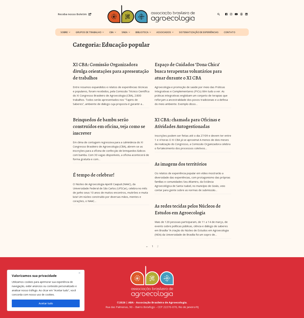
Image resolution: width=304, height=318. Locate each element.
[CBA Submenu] (115, 32)
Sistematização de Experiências (198, 32)
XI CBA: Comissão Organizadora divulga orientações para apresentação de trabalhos (111, 71)
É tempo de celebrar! (94, 175)
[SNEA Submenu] (129, 32)
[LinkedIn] (246, 14)
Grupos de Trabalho (88, 32)
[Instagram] (231, 14)
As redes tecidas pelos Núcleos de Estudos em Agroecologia (188, 209)
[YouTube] (236, 14)
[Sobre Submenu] (69, 32)
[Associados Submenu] (173, 32)
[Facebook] (226, 14)
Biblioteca (141, 32)
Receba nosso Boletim (72, 14)
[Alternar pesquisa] (218, 14)
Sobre (64, 32)
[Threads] (241, 14)
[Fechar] (81, 273)
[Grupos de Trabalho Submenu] (103, 32)
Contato (229, 32)
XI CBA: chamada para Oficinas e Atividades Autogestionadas (187, 123)
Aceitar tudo (46, 303)
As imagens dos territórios (181, 164)
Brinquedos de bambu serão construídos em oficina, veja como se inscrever (109, 126)
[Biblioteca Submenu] (150, 32)
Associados (163, 32)
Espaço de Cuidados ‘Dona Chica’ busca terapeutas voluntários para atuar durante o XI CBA (188, 71)
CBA (111, 32)
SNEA (125, 32)
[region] (45, 290)
